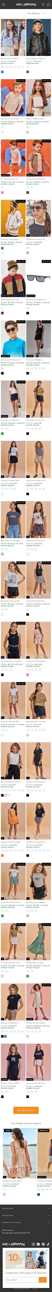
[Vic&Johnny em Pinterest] (43, 1244)
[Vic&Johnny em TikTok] (48, 1244)
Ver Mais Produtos (26, 1110)
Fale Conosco (16, 1231)
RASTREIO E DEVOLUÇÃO (11, 1222)
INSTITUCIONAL (8, 1215)
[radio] (2, 67)
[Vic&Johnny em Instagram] (33, 1244)
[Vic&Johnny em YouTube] (38, 1244)
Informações (7, 1208)
